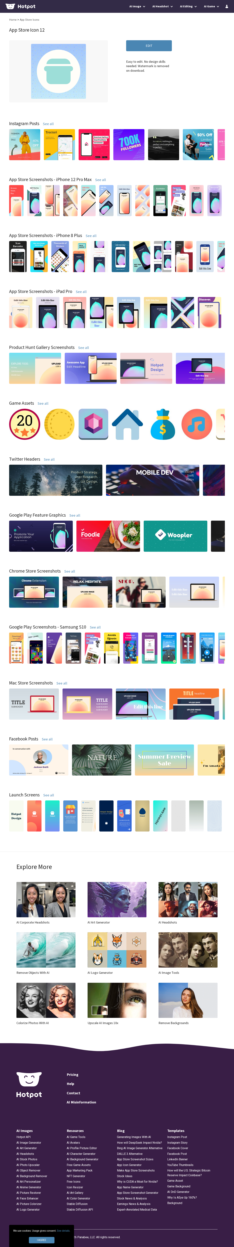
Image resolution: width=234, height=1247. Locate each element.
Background (174, 1203)
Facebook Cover (177, 1148)
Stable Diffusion (77, 1204)
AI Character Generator (81, 1154)
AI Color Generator (78, 1198)
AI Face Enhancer (27, 1198)
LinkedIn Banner (177, 1159)
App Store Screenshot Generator (137, 1193)
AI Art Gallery (75, 1193)
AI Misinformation (81, 1102)
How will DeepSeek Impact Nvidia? (139, 1142)
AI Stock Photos (26, 1159)
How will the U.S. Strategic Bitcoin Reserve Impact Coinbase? (188, 1173)
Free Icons (73, 1181)
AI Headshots (25, 1154)
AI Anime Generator (28, 1187)
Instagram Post (177, 1137)
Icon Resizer (75, 1187)
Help (70, 1083)
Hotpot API (23, 1137)
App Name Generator (130, 1187)
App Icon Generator (129, 1165)
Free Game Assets (79, 1165)
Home (13, 19)
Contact (73, 1093)
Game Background (178, 1186)
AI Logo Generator (28, 1209)
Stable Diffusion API (80, 1209)
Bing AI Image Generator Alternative (140, 1148)
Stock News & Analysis (132, 1198)
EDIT (149, 46)
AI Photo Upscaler (28, 1165)
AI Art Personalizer (28, 1181)
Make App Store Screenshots (136, 1170)
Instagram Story (177, 1142)
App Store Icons (29, 19)
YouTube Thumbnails (180, 1165)
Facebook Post (177, 1154)
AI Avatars (73, 1142)
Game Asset (175, 1180)
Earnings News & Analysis (133, 1204)
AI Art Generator (26, 1148)
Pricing (72, 1074)
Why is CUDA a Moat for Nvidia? (137, 1181)
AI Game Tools (76, 1137)
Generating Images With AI (134, 1137)
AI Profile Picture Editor (82, 1148)
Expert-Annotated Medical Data (137, 1209)
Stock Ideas (124, 1176)
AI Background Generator (82, 1159)
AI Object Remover (28, 1170)
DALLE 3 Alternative (130, 1154)
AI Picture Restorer (28, 1193)
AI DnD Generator (178, 1192)
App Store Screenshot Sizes (135, 1159)
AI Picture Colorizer (28, 1204)
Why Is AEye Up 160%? (182, 1197)
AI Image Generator (28, 1142)
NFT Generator (76, 1176)
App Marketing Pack (80, 1170)
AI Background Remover (31, 1176)
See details (63, 1230)
